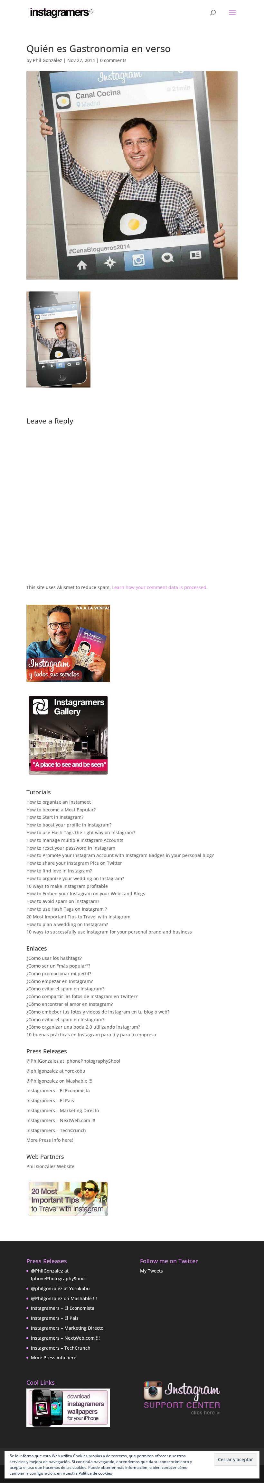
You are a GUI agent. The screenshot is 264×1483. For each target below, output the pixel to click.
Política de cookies (95, 1473)
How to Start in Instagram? (54, 817)
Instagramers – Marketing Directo (62, 1110)
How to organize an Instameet (58, 802)
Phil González (47, 60)
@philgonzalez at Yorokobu (55, 1071)
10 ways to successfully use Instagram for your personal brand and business (109, 932)
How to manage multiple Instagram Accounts (74, 840)
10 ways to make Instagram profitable (67, 886)
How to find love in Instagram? (59, 871)
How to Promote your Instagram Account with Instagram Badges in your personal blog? (120, 855)
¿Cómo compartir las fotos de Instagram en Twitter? (81, 996)
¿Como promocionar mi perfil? (58, 973)
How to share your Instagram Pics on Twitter (74, 863)
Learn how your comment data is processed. (160, 587)
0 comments (113, 60)
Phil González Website (50, 1166)
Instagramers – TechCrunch (56, 1130)
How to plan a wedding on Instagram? (67, 924)
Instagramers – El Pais (50, 1100)
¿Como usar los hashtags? (54, 958)
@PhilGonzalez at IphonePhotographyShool (73, 1061)
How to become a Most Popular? (61, 810)
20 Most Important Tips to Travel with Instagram (78, 917)
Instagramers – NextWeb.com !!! (60, 1120)
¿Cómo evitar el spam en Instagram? (65, 989)
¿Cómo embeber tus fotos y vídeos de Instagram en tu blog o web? (97, 1012)
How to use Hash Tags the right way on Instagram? (80, 832)
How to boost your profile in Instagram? (68, 825)
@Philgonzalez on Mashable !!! (59, 1081)
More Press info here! (49, 1140)
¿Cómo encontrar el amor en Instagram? (69, 1004)
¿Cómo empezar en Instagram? (59, 981)
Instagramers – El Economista (58, 1090)
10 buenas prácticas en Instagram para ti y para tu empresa (91, 1035)
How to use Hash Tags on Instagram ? (66, 909)
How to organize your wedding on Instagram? (75, 878)
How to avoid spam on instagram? (62, 901)
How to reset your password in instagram (70, 848)
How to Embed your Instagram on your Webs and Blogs (85, 893)
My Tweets (151, 1271)
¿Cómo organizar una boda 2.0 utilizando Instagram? (83, 1027)
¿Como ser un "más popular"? (58, 966)
